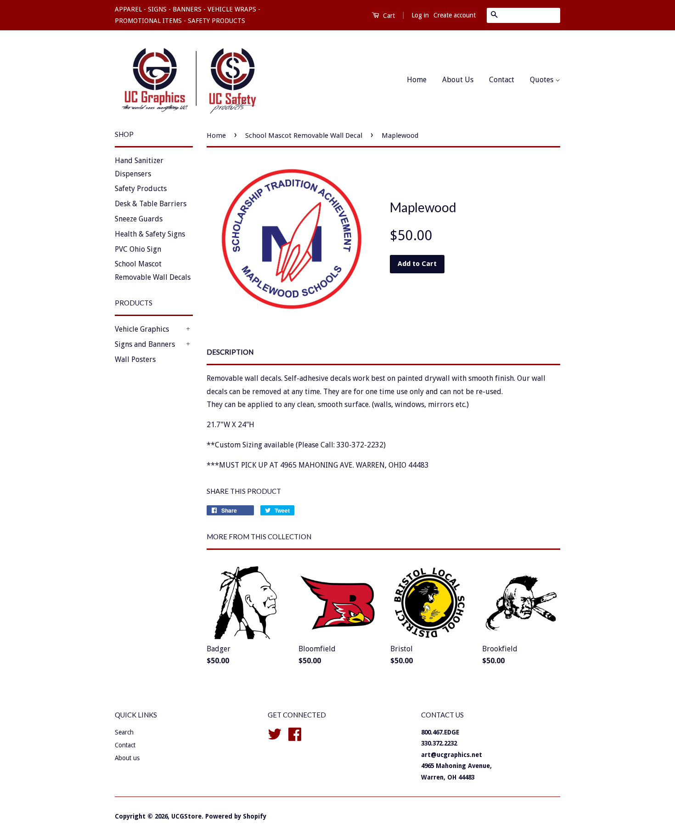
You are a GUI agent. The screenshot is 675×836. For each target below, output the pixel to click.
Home (417, 79)
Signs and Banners (145, 344)
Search (124, 732)
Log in (420, 15)
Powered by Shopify (235, 816)
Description (230, 352)
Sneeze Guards (139, 219)
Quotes (542, 79)
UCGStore (186, 816)
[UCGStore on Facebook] (295, 733)
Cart (388, 15)
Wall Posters (135, 359)
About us (127, 758)
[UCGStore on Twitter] (274, 733)
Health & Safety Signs (150, 234)
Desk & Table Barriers (150, 203)
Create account (454, 15)
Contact (501, 79)
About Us (457, 79)
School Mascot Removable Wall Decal (303, 135)
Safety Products (141, 188)
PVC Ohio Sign (138, 249)
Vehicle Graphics (142, 329)
